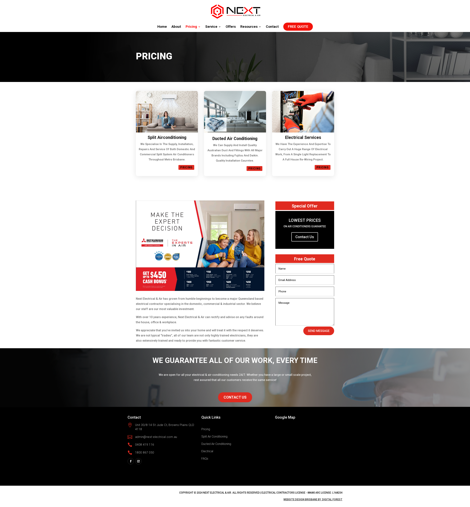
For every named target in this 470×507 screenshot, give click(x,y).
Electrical (207, 451)
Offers (231, 27)
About (176, 27)
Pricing (191, 27)
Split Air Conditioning (214, 436)
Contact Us (304, 237)
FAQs (204, 458)
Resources (249, 27)
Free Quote (298, 26)
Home (162, 27)
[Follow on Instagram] (138, 461)
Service (211, 27)
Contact (272, 27)
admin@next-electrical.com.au (156, 437)
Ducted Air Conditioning (216, 444)
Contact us (235, 397)
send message (319, 331)
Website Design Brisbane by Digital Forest (312, 499)
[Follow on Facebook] (131, 461)
